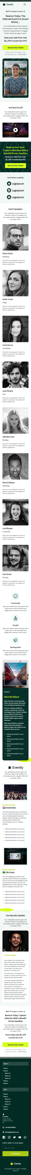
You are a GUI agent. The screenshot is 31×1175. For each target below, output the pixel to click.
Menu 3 (6, 1081)
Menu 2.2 (7, 1076)
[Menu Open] (25, 4)
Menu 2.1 (7, 1073)
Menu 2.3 (7, 1078)
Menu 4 (6, 1083)
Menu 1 (6, 1068)
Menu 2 (6, 1071)
